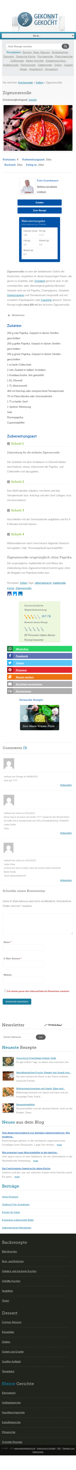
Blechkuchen (9, 1251)
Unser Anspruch (10, 1196)
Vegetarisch (36, 69)
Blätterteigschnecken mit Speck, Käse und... (40, 1088)
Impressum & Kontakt (46, 1448)
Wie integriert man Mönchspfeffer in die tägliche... (30, 1152)
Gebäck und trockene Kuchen (19, 1271)
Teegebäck (8, 1371)
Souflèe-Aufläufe (11, 1361)
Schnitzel (39, 280)
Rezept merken (24, 677)
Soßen (58, 64)
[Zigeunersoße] (38, 128)
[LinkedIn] (20, 594)
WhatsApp (21, 649)
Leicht (33, 99)
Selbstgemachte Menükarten (16, 1227)
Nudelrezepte (11, 64)
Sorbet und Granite (13, 1351)
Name (7, 942)
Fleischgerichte (64, 56)
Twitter (19, 663)
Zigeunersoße (23, 588)
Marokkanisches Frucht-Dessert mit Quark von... (43, 1072)
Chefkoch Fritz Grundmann (16, 1204)
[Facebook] (9, 594)
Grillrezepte (17, 60)
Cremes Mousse (11, 1322)
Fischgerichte (45, 56)
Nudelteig (7, 1290)
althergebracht (43, 582)
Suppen (68, 64)
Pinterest (21, 670)
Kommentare (23, 691)
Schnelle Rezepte (12, 1441)
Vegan (23, 69)
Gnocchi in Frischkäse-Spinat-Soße (36, 1058)
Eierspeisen (9, 1392)
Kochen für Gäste (11, 1212)
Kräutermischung (56, 60)
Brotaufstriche (60, 52)
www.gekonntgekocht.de (24, 1448)
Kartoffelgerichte (11, 1422)
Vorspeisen (51, 69)
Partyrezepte (28, 64)
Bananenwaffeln (25, 1104)
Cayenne (46, 299)
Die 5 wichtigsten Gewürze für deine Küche (26, 1168)
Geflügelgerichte (11, 1402)
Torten (5, 1300)
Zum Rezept (39, 210)
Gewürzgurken (15, 295)
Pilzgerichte (8, 1432)
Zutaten (40, 202)
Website (8, 975)
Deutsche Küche (25, 56)
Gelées (6, 1341)
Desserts (8, 56)
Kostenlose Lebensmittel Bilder (18, 1220)
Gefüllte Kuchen (11, 1280)
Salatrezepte (45, 64)
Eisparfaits (8, 1331)
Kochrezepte (25, 82)
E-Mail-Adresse (13, 958)
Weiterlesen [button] (18, 315)
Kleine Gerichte (35, 60)
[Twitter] (15, 594)
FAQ (59, 1448)
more (59, 1144)
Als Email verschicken (28, 684)
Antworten (66, 785)
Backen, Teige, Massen (36, 52)
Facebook (21, 656)
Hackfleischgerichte (13, 1412)
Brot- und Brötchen (13, 1261)
